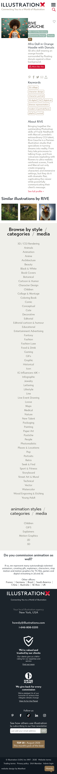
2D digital (33, 100)
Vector (28, 485)
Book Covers (28, 272)
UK (44, 585)
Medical (28, 410)
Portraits (28, 456)
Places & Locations (28, 447)
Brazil (30, 582)
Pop (28, 452)
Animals (28, 247)
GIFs (28, 356)
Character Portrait (36, 96)
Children (28, 289)
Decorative (28, 314)
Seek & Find (28, 464)
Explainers (28, 531)
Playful (31, 113)
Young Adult (28, 497)
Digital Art (48, 100)
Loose (28, 402)
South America (43, 582)
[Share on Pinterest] (29, 77)
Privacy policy (23, 763)
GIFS (28, 527)
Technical (28, 481)
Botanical (28, 277)
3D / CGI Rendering (38, 32)
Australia (24, 585)
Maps (28, 406)
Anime (28, 256)
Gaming (28, 352)
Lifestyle (28, 389)
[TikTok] (28, 716)
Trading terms (10, 763)
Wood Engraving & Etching (29, 493)
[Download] (46, 77)
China (14, 585)
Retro (28, 460)
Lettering (29, 385)
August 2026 (28, 742)
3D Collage (33, 87)
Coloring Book (28, 297)
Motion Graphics (28, 535)
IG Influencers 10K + (28, 372)
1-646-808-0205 (28, 627)
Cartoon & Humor (28, 281)
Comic (28, 302)
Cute (28, 310)
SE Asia (36, 585)
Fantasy (28, 335)
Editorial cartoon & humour (28, 322)
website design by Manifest (13, 768)
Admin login (48, 763)
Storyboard (28, 472)
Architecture (29, 260)
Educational (28, 327)
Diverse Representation (39, 104)
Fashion (28, 339)
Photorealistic (28, 443)
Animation (28, 252)
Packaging (28, 422)
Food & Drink (28, 347)
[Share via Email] (41, 77)
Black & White (28, 268)
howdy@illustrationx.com (28, 622)
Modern (32, 109)
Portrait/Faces (44, 109)
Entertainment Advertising (28, 331)
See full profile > (36, 191)
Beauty (28, 264)
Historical (28, 364)
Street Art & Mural (28, 477)
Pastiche (28, 435)
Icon (28, 368)
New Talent (28, 418)
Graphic (28, 360)
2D (28, 540)
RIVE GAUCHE (36, 25)
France (9, 582)
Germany (20, 582)
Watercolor (28, 489)
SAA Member (36, 763)
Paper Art (28, 431)
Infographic (28, 377)
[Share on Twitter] (37, 77)
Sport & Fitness (28, 468)
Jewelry (28, 381)
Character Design (37, 35)
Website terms (44, 760)
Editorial (28, 318)
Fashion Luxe (28, 343)
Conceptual (28, 306)
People (51, 35)
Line (28, 393)
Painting (28, 427)
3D (40, 100)
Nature (29, 414)
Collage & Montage (28, 293)
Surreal (40, 113)
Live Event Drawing (28, 397)
